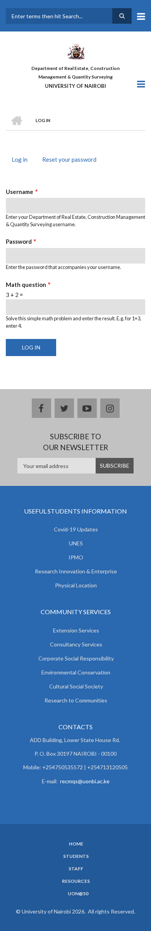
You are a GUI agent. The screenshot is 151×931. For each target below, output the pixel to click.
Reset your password (69, 159)
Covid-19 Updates (76, 529)
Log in (22, 160)
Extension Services (76, 630)
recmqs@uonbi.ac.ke (85, 781)
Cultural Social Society (76, 686)
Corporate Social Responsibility (76, 658)
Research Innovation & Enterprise (76, 571)
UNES (76, 543)
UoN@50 (78, 893)
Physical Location (76, 585)
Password (19, 241)
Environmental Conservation (75, 672)
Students (76, 856)
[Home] (75, 51)
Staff (76, 868)
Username (19, 191)
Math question (26, 284)
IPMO (76, 557)
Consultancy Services (76, 644)
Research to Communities (76, 700)
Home (76, 844)
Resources (76, 881)
